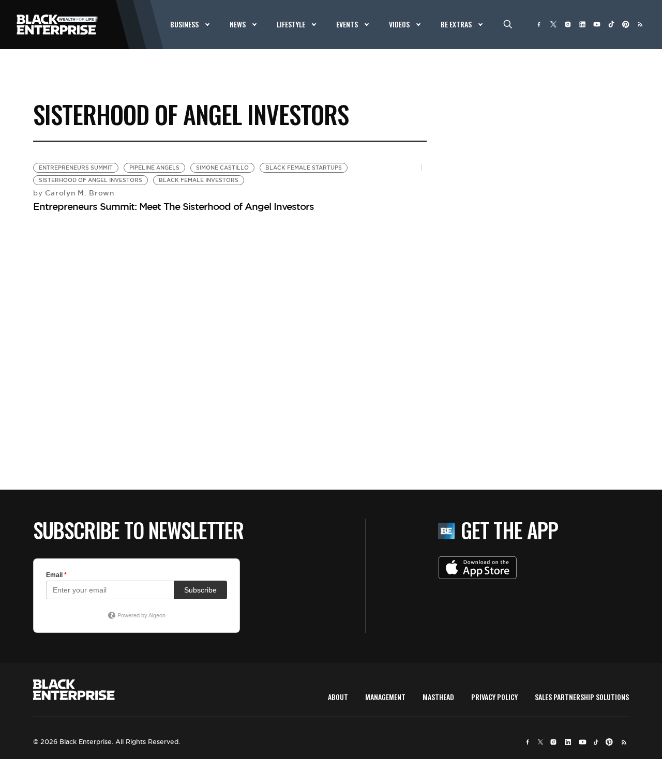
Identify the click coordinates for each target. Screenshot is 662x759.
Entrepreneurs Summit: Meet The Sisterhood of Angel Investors (173, 206)
